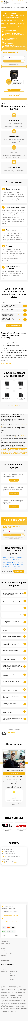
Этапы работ (13, 103)
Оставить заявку (18, 571)
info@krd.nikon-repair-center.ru (12, 856)
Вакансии (3, 948)
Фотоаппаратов (5, 969)
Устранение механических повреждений (16, 455)
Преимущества (5, 103)
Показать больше (14, 405)
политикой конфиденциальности (14, 64)
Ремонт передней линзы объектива (19, 452)
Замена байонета (14, 448)
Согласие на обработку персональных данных (12, 957)
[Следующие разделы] (27, 103)
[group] (7, 827)
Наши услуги (4, 955)
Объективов (13, 969)
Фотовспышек (14, 971)
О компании (4, 950)
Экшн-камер (4, 973)
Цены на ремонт (14, 89)
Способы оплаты (5, 960)
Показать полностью (6, 363)
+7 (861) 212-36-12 (17, 1)
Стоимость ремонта (5, 941)
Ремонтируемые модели (7, 953)
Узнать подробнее (14, 480)
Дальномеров (4, 977)
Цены (20, 103)
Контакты (3, 946)
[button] (26, 763)
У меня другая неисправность (14, 325)
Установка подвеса (22, 448)
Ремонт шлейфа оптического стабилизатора (11, 453)
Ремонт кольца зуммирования (15, 450)
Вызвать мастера (14, 773)
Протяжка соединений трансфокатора (10, 449)
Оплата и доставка (5, 943)
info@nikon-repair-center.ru (10, 911)
